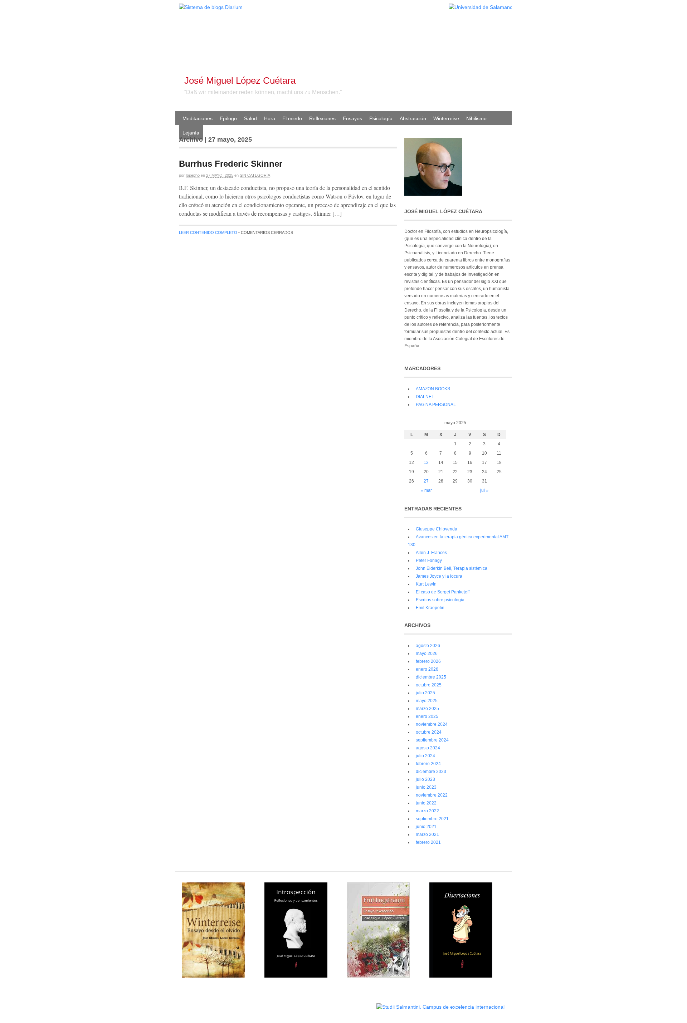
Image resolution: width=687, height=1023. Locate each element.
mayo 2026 (427, 653)
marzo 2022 (427, 810)
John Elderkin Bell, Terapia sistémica (451, 568)
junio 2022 (426, 803)
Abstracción (413, 118)
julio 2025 (425, 692)
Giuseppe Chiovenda (436, 529)
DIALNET (425, 396)
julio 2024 (425, 755)
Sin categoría (255, 175)
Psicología (381, 118)
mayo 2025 (427, 700)
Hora (269, 118)
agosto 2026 (428, 645)
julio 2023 (425, 779)
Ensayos (352, 118)
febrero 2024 (428, 763)
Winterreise (446, 118)
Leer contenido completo (208, 232)
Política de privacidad (353, 1003)
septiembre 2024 (432, 740)
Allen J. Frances (431, 552)
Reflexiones (322, 118)
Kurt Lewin (426, 584)
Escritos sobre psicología (440, 599)
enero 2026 (427, 669)
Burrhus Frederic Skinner (230, 163)
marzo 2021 (427, 834)
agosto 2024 (428, 747)
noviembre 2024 (432, 724)
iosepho (193, 175)
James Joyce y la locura (439, 576)
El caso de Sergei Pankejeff (442, 591)
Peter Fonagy (429, 560)
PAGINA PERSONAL (436, 404)
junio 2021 (426, 826)
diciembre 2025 (431, 677)
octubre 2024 (429, 732)
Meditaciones (197, 118)
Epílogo (228, 118)
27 (426, 481)
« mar (426, 490)
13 (426, 462)
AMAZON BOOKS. (433, 388)
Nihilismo (476, 118)
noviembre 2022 (432, 795)
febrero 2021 (428, 842)
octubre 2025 (429, 684)
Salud (250, 118)
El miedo (292, 118)
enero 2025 (427, 716)
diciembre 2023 (431, 771)
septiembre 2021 (432, 818)
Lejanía (190, 133)
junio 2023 (426, 787)
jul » (484, 490)
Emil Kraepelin (430, 607)
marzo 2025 (427, 708)
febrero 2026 (428, 661)
